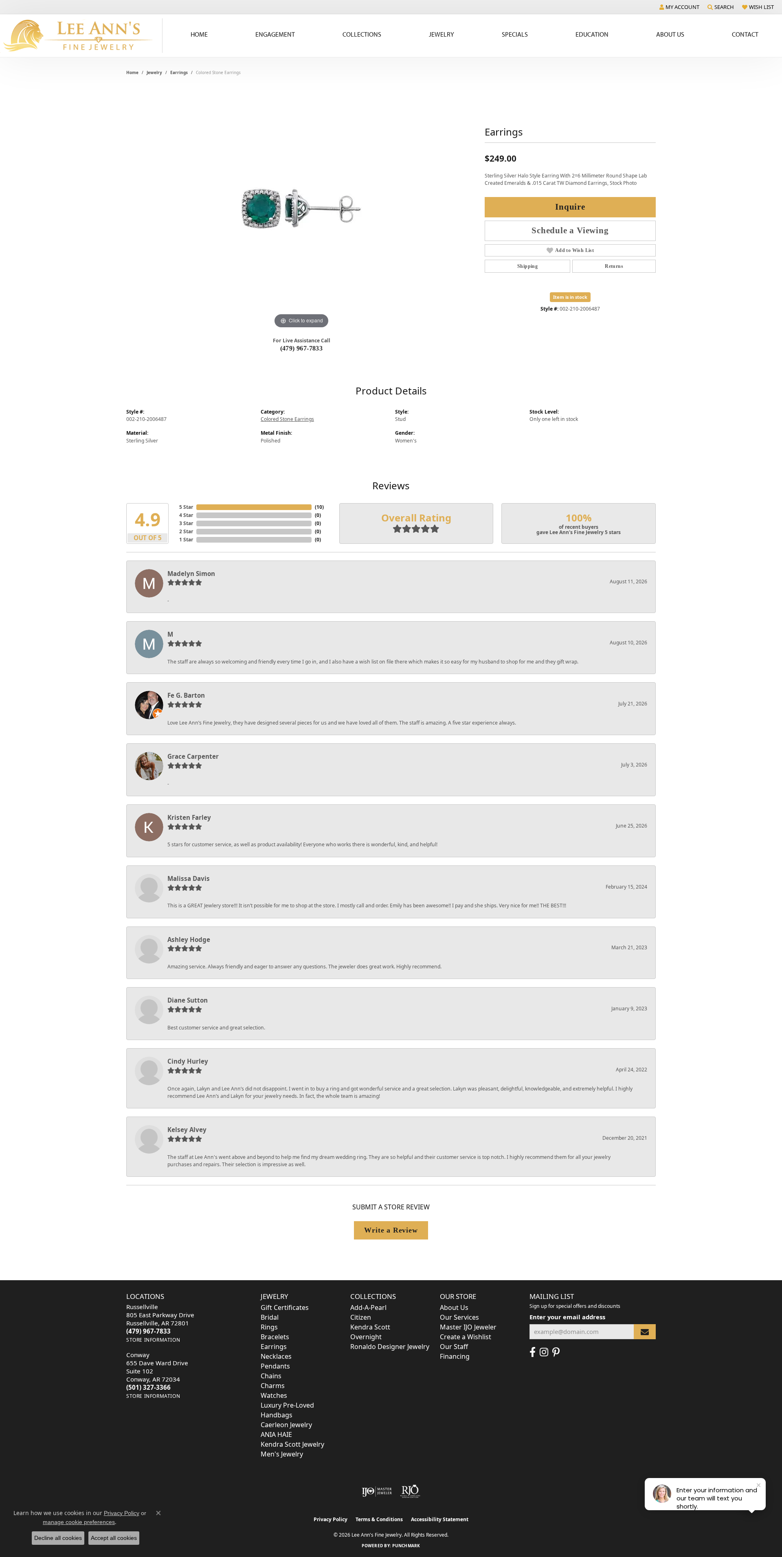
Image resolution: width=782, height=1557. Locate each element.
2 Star (186, 531)
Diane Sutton (187, 1000)
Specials (515, 34)
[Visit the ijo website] (377, 1491)
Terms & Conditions (379, 1519)
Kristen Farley (189, 817)
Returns (614, 266)
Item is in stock (570, 297)
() (319, 507)
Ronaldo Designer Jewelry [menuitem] (389, 1346)
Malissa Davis (188, 878)
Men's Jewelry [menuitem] (282, 1454)
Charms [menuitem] (273, 1385)
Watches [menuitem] (274, 1395)
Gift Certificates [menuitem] (285, 1307)
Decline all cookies (58, 1538)
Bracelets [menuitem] (275, 1336)
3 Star (186, 523)
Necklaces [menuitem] (276, 1356)
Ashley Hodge (188, 939)
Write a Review (390, 1230)
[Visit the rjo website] (410, 1491)
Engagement (275, 34)
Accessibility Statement (439, 1519)
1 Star (186, 539)
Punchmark (406, 1545)
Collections (362, 34)
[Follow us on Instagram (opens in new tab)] (544, 1352)
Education (592, 34)
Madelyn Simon (191, 573)
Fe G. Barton (186, 695)
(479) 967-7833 (301, 348)
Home (199, 34)
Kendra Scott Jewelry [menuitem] (292, 1444)
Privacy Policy (330, 1519)
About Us (670, 34)
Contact (745, 34)
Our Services (459, 1317)
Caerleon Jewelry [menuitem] (286, 1424)
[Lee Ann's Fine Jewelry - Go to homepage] (81, 35)
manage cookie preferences (79, 1522)
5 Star (186, 507)
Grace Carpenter (193, 756)
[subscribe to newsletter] (645, 1331)
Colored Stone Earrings (287, 419)
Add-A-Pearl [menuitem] (368, 1307)
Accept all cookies (114, 1538)
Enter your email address (567, 1317)
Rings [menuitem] (269, 1327)
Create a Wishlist (465, 1336)
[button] (679, 7)
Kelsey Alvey (186, 1130)
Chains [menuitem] (271, 1375)
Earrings (179, 72)
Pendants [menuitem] (275, 1366)
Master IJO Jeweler (468, 1327)
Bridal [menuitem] (270, 1317)
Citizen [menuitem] (360, 1317)
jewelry (154, 72)
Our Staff (454, 1346)
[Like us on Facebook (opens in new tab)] (532, 1352)
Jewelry (441, 34)
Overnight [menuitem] (366, 1336)
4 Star (186, 515)
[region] (301, 208)
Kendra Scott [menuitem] (370, 1327)
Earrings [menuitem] (274, 1346)
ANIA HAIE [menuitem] (276, 1434)
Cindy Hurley (187, 1061)
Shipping (527, 266)
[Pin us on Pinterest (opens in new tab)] (556, 1352)
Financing (455, 1356)
